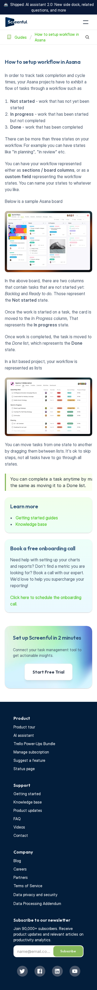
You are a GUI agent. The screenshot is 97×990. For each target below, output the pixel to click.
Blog (17, 860)
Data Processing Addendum (37, 903)
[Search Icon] (87, 37)
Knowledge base (31, 524)
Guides (21, 37)
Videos (19, 827)
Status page (24, 768)
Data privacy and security (35, 894)
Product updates (27, 810)
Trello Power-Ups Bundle (34, 743)
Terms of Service (27, 885)
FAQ (17, 818)
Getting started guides (37, 517)
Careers (20, 869)
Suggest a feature (29, 760)
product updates (28, 934)
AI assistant (23, 735)
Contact (20, 835)
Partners (20, 877)
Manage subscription (31, 752)
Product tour (24, 727)
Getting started (27, 793)
